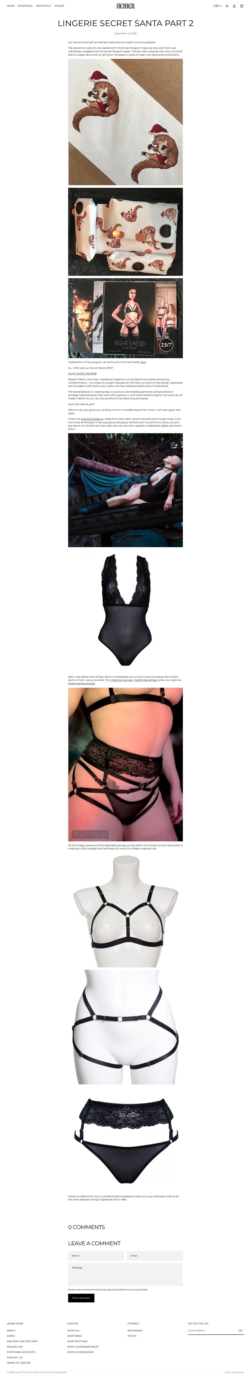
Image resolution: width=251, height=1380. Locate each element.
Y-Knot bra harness (121, 680)
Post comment (81, 1297)
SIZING (11, 1336)
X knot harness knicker (81, 683)
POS (35, 1372)
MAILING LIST (15, 1346)
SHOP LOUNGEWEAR (80, 1352)
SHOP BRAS (74, 1336)
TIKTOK (132, 1336)
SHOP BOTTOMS (77, 1341)
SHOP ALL (73, 1330)
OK (240, 1330)
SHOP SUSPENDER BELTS (83, 1346)
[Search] (227, 6)
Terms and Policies (234, 1372)
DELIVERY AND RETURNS (22, 1341)
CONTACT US (15, 1357)
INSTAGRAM (135, 1330)
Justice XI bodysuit (92, 418)
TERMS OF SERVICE (19, 1362)
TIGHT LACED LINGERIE (82, 373)
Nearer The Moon (23, 1372)
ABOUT (11, 1330)
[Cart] (242, 6)
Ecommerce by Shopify (55, 1372)
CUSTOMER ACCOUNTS (21, 1352)
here (143, 362)
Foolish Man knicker (146, 680)
